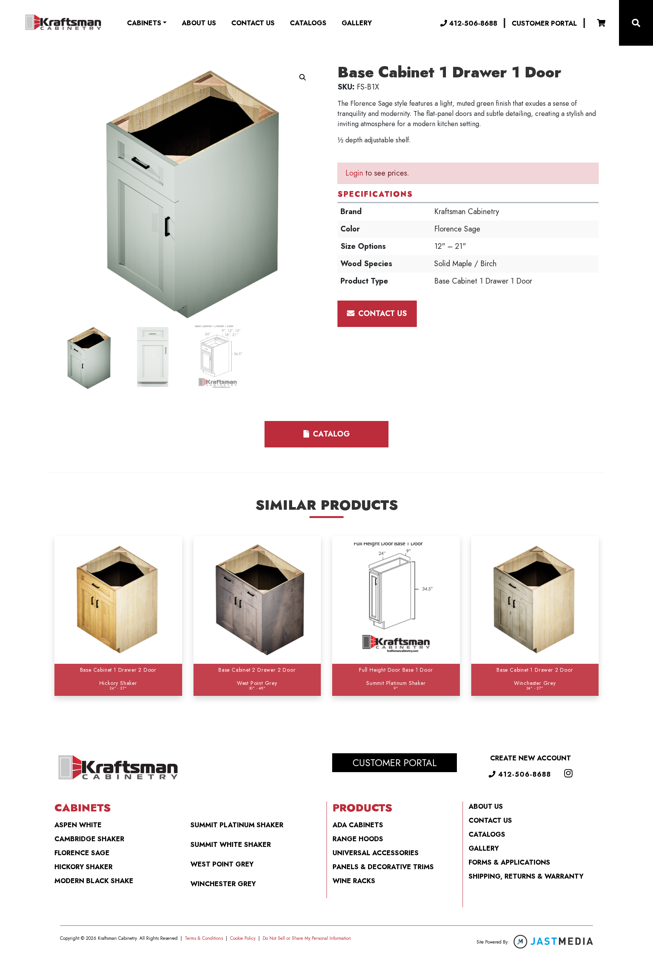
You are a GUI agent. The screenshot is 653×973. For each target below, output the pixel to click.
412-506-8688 (472, 23)
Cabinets (144, 23)
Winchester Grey (223, 884)
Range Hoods (358, 839)
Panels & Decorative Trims (383, 867)
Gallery (357, 23)
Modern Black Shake (93, 881)
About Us (199, 23)
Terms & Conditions (204, 938)
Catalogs (308, 23)
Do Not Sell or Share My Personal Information (307, 938)
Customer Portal (544, 23)
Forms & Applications (509, 862)
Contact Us (253, 23)
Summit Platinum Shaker (236, 825)
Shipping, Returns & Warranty (526, 876)
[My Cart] (601, 23)
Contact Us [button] (381, 313)
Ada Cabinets (358, 825)
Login (354, 173)
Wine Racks (354, 881)
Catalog (330, 434)
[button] (302, 77)
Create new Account (530, 758)
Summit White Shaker (230, 845)
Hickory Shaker (83, 867)
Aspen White (78, 825)
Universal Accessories (376, 853)
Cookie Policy (242, 938)
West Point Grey (222, 864)
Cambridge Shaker (89, 839)
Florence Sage (82, 853)
